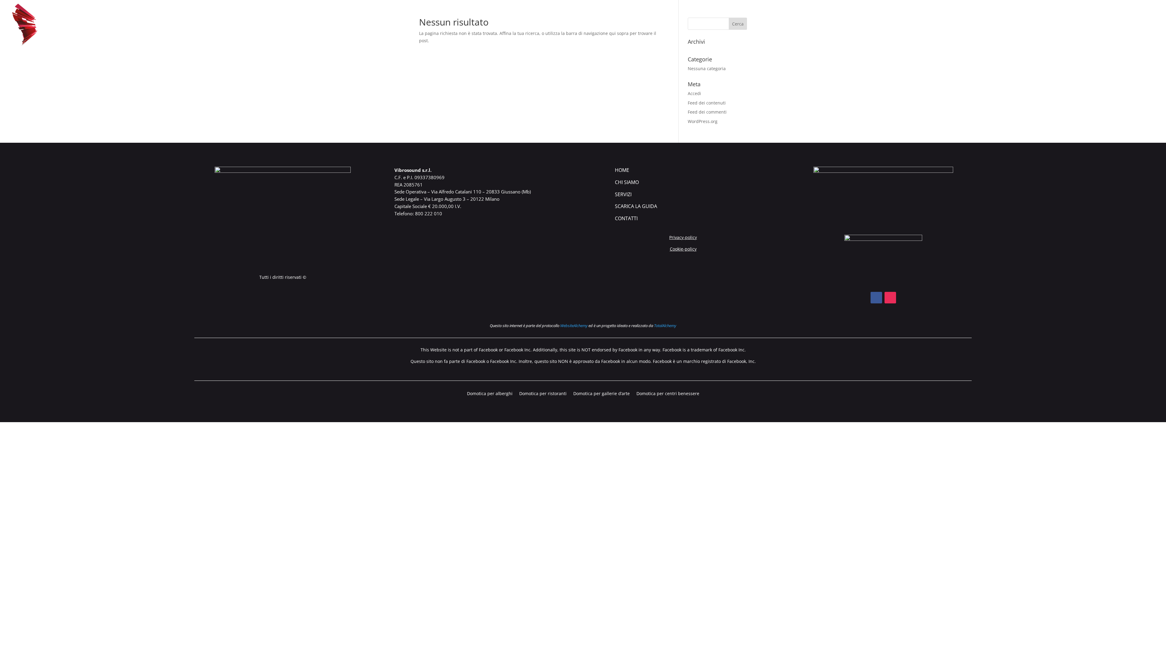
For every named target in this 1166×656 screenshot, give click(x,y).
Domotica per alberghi (490, 393)
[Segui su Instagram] (890, 297)
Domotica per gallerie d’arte (601, 393)
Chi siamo (1031, 25)
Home (622, 170)
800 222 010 (428, 213)
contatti (626, 218)
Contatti (1145, 25)
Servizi (623, 194)
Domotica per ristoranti (543, 393)
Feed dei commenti (707, 112)
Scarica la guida (1104, 25)
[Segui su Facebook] (876, 297)
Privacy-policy (683, 237)
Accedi (694, 93)
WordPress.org (703, 121)
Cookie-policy (683, 249)
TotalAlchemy (665, 325)
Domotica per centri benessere (667, 393)
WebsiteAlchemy (574, 325)
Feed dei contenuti (707, 103)
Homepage (998, 25)
